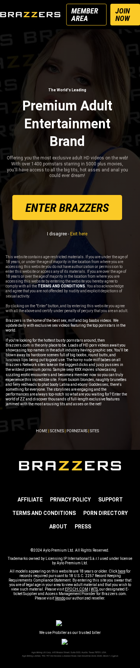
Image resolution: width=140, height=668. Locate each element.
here (121, 571)
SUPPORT (110, 500)
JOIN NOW (122, 14)
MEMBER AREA (84, 14)
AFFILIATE (30, 500)
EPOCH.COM (76, 589)
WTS (94, 589)
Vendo (60, 598)
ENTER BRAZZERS (67, 208)
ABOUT (58, 527)
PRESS (83, 527)
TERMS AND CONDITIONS (44, 513)
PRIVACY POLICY (70, 500)
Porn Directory (105, 513)
